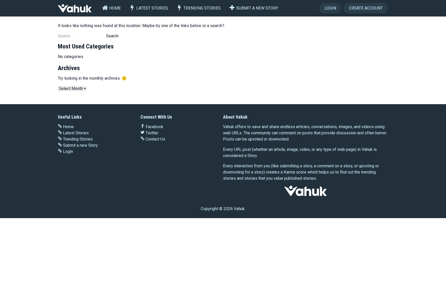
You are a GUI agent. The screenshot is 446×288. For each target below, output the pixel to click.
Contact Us (155, 139)
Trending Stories (202, 8)
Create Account (366, 8)
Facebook (154, 126)
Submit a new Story (257, 8)
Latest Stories (152, 8)
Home (115, 8)
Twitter (152, 132)
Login (330, 8)
